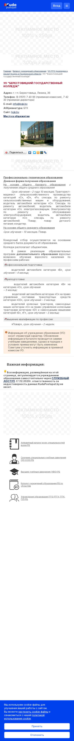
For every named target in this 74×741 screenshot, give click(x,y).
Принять (37, 726)
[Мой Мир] (42, 151)
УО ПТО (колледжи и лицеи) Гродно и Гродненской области (35, 72)
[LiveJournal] (45, 151)
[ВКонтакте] (30, 151)
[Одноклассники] (38, 151)
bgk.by (15, 112)
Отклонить (37, 734)
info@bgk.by (20, 103)
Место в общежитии (16, 116)
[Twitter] (34, 151)
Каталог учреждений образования (29, 71)
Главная (7, 71)
